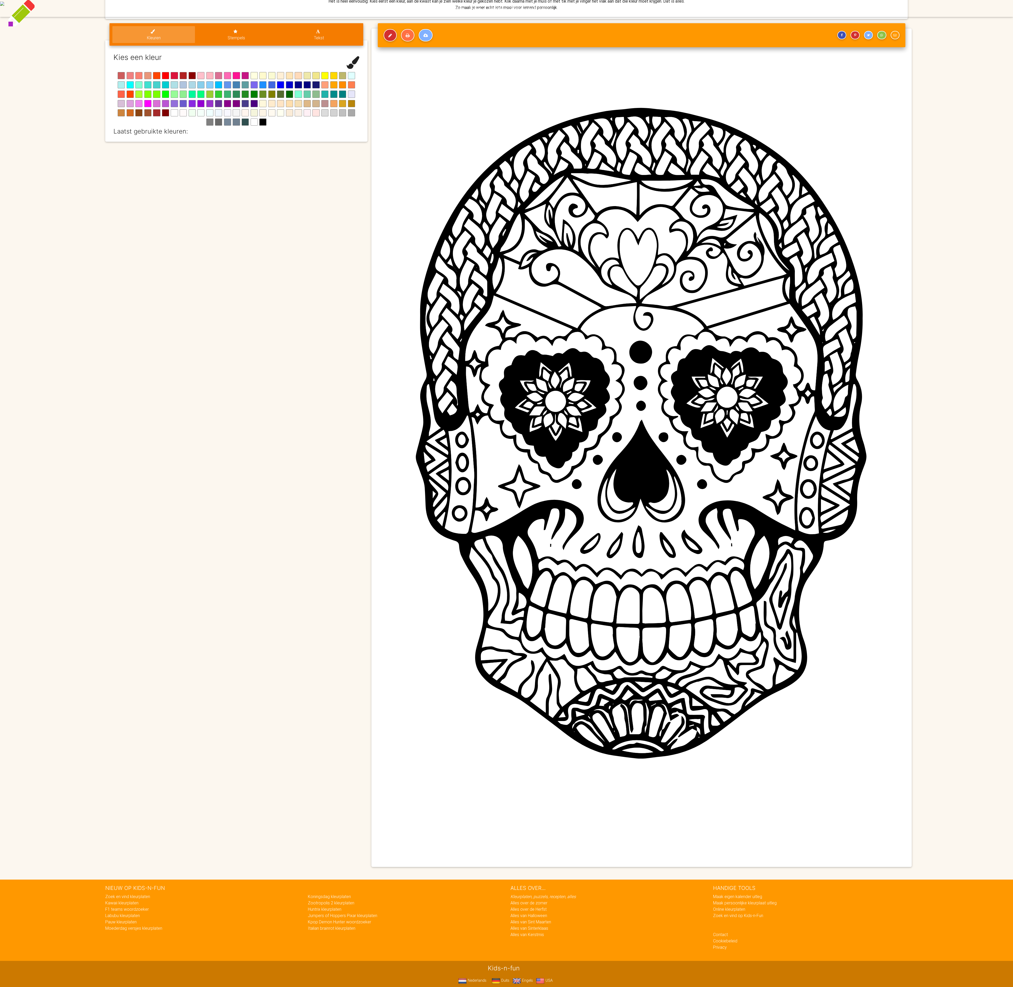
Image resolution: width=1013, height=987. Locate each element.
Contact (720, 934)
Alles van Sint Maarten (530, 921)
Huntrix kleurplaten (324, 909)
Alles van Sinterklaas (529, 928)
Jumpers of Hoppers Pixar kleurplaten (342, 915)
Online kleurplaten (729, 909)
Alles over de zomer (528, 902)
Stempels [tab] (236, 37)
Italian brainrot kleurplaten (331, 928)
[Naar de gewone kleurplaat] (390, 35)
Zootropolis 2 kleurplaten (331, 902)
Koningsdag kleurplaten (329, 896)
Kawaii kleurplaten (121, 902)
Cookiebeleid (725, 940)
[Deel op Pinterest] (854, 35)
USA (548, 980)
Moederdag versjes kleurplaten (133, 928)
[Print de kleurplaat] (407, 35)
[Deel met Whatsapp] (881, 35)
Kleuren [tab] (154, 37)
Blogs (459, 8)
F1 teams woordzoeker (127, 909)
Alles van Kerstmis (527, 934)
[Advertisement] (535, 825)
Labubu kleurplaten (122, 915)
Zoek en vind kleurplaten (127, 896)
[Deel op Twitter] (868, 35)
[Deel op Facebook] (841, 35)
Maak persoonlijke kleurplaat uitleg (745, 902)
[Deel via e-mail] (895, 35)
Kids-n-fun (390, 8)
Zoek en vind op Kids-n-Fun (738, 915)
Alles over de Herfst (528, 909)
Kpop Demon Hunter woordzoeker (339, 921)
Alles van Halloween (528, 915)
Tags (613, 8)
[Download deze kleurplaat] (426, 35)
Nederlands (476, 980)
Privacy (720, 947)
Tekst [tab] (319, 37)
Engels (527, 980)
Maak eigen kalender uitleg (737, 896)
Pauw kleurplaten (121, 921)
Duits (504, 980)
